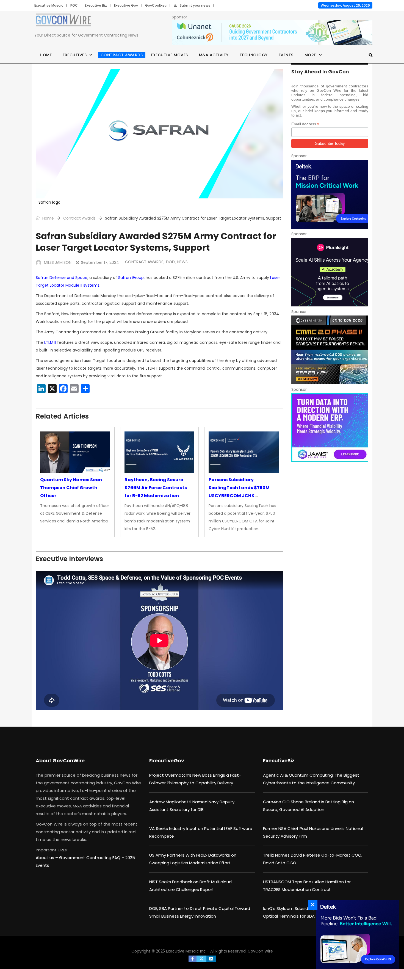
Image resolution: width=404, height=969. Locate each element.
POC (74, 5)
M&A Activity (214, 55)
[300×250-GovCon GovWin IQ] (356, 934)
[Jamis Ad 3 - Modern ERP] (329, 427)
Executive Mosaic (48, 5)
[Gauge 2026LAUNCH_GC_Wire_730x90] (272, 32)
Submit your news (195, 5)
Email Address (305, 124)
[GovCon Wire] (63, 21)
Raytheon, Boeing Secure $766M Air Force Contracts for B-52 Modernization (155, 488)
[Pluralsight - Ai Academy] (329, 272)
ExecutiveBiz (278, 760)
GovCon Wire (260, 951)
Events (286, 55)
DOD (170, 262)
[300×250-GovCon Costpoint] (329, 194)
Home (46, 55)
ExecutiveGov (166, 760)
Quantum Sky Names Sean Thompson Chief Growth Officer (71, 488)
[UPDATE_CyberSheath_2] (329, 349)
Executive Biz (96, 5)
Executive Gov (126, 5)
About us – (47, 857)
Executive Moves (169, 55)
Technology (254, 55)
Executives (75, 55)
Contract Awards (122, 55)
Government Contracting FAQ (90, 857)
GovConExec (156, 5)
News (182, 262)
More (310, 55)
